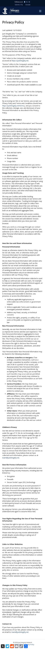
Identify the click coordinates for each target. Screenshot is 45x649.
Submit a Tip (19, 5)
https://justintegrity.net (20, 61)
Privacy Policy (29, 645)
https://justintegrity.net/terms (13, 106)
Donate (28, 5)
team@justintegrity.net (10, 458)
